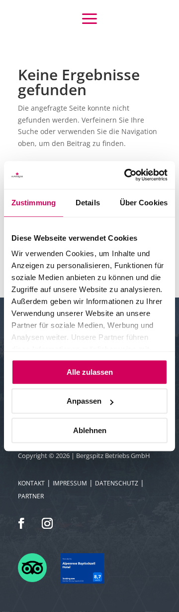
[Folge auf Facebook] (21, 523)
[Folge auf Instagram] (47, 523)
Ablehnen (89, 430)
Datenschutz (116, 483)
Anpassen (84, 401)
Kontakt (31, 483)
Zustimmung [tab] (33, 202)
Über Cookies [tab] (144, 202)
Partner (31, 496)
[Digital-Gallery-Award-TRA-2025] (82, 581)
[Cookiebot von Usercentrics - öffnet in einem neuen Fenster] (126, 174)
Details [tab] (88, 202)
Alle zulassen (90, 372)
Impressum (70, 483)
